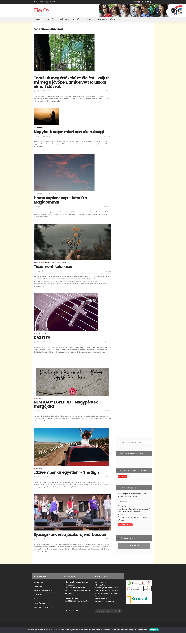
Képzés (79, 19)
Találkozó (57, 262)
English (135, 2)
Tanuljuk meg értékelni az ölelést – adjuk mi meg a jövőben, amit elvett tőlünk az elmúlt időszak (71, 82)
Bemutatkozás (38, 582)
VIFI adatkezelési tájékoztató (44, 607)
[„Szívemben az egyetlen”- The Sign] (71, 447)
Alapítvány (63, 19)
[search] (149, 19)
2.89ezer (108, 411)
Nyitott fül (39, 74)
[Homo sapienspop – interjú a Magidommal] (64, 172)
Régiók (113, 19)
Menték (37, 262)
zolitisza (38, 539)
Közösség (50, 19)
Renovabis (99, 596)
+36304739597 (73, 593)
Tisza (65, 262)
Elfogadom (154, 630)
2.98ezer (108, 206)
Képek (36, 599)
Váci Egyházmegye (101, 582)
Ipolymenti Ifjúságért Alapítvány (106, 593)
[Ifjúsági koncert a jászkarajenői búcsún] (72, 512)
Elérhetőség (38, 586)
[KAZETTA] (66, 312)
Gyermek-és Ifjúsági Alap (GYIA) (106, 590)
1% (73, 19)
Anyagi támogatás (40, 603)
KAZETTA (42, 337)
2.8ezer (109, 342)
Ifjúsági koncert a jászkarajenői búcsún (70, 534)
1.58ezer (108, 539)
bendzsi (38, 91)
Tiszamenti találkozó (53, 266)
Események (38, 594)
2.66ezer (108, 477)
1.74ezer (108, 271)
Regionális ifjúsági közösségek (44, 590)
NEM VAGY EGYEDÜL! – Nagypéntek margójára (66, 404)
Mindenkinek (47, 262)
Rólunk (38, 19)
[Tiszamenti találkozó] (72, 242)
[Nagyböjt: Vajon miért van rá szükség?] (46, 116)
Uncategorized (51, 193)
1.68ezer (108, 91)
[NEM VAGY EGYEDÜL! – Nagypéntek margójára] (72, 378)
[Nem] (183, 630)
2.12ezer (108, 136)
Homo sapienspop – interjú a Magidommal (60, 200)
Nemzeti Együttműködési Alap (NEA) (108, 588)
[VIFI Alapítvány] (134, 546)
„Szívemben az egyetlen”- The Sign (66, 472)
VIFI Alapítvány (100, 585)
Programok (101, 19)
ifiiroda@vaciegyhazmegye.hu (80, 590)
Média (89, 19)
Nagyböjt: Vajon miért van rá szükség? (69, 132)
